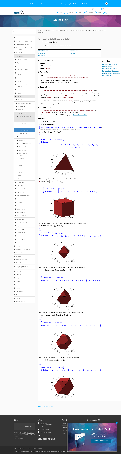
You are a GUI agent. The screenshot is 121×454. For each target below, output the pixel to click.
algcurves (20, 162)
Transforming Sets (23, 150)
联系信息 (40, 420)
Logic (18, 226)
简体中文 (40, 448)
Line (19, 168)
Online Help (51, 30)
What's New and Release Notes (24, 41)
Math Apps (18, 271)
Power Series (20, 229)
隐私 (45, 451)
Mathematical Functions (23, 189)
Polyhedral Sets (22, 113)
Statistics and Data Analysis (23, 249)
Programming (19, 252)
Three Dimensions (25, 130)
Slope (19, 175)
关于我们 (16, 420)
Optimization (20, 199)
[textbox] (50, 122)
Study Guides (19, 278)
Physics (18, 246)
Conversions (20, 219)
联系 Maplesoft (95, 9)
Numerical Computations (23, 195)
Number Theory (21, 192)
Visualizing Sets (23, 136)
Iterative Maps (20, 182)
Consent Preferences (52, 451)
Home (39, 30)
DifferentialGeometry (22, 222)
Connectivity (19, 263)
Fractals (19, 93)
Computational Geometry (24, 103)
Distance (20, 165)
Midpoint (20, 172)
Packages (19, 202)
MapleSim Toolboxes (21, 301)
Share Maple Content (21, 52)
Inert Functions (21, 239)
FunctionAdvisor (21, 232)
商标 (59, 451)
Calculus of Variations (22, 215)
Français (24, 448)
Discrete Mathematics (22, 78)
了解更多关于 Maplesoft (19, 438)
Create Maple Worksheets (22, 44)
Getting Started (20, 37)
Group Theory (20, 236)
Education (18, 274)
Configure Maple (20, 291)
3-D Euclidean (21, 110)
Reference (18, 281)
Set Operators (22, 140)
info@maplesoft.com (46, 432)
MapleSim (18, 298)
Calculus (19, 66)
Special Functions (21, 205)
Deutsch (30, 448)
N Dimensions (24, 126)
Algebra (19, 63)
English (19, 448)
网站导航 (63, 451)
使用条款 (41, 451)
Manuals (18, 288)
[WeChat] (54, 439)
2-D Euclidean (21, 106)
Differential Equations (22, 69)
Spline (19, 178)
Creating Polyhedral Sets (25, 116)
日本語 (34, 448)
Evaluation (19, 81)
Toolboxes (18, 294)
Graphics (18, 256)
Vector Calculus (21, 209)
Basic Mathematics (21, 212)
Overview (23, 123)
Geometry (19, 96)
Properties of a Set (23, 147)
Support (44, 30)
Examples (20, 99)
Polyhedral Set (23, 133)
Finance (19, 89)
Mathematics (19, 56)
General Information (22, 59)
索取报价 (104, 9)
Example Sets (23, 120)
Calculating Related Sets (25, 143)
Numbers (19, 242)
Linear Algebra (20, 185)
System (18, 284)
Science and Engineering (22, 259)
